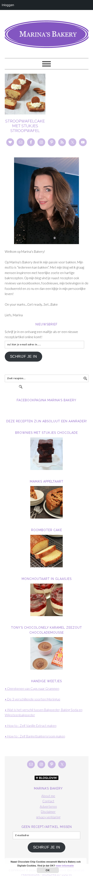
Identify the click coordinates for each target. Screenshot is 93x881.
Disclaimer (48, 812)
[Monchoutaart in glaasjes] (46, 600)
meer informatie (65, 865)
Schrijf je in (23, 356)
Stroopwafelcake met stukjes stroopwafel (25, 126)
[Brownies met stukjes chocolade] (46, 453)
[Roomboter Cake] (46, 551)
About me (48, 796)
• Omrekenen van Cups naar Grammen (32, 688)
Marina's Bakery (46, 32)
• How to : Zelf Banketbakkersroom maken (35, 736)
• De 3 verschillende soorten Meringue (32, 699)
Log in (67, 874)
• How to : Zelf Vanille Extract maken (30, 726)
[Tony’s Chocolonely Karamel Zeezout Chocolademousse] (46, 653)
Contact (48, 801)
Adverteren (48, 806)
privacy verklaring (48, 817)
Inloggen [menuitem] (8, 5)
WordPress (51, 874)
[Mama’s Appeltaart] (46, 502)
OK (48, 870)
